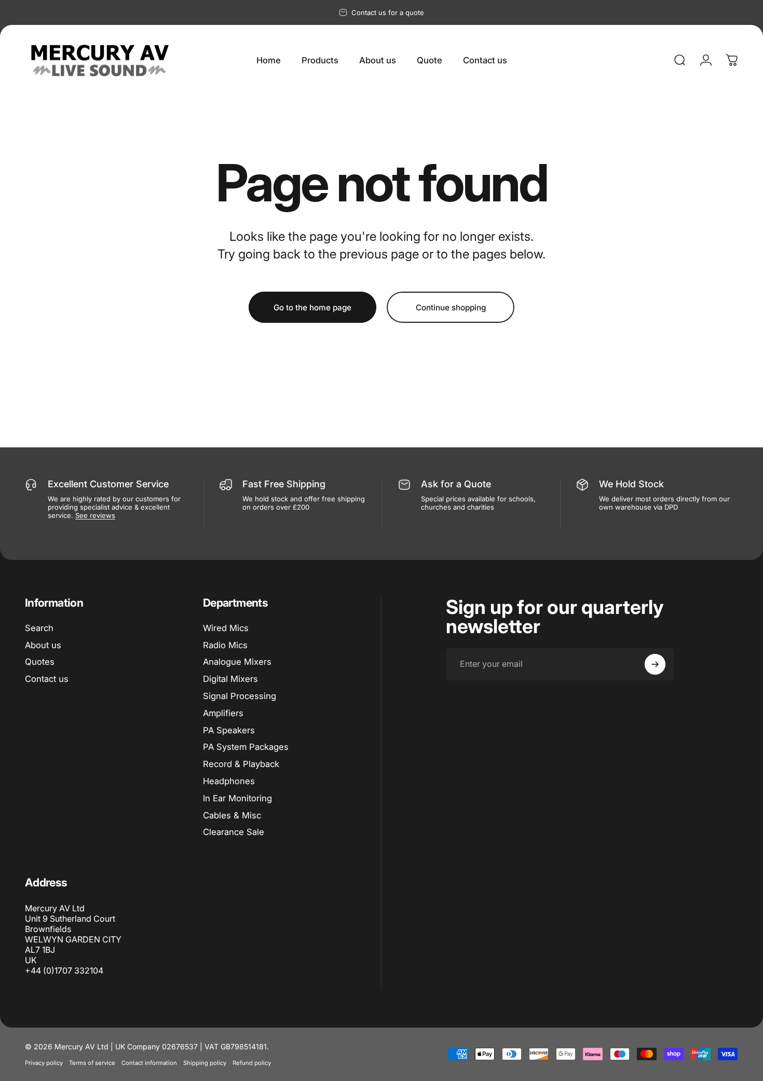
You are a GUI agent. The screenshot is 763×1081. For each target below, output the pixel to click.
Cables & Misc (232, 815)
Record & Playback (241, 764)
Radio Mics (225, 645)
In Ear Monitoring (237, 798)
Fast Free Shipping (283, 483)
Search (39, 628)
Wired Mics (226, 628)
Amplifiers (223, 713)
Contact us (47, 679)
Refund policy (252, 1062)
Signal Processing (239, 696)
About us (43, 645)
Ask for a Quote (456, 483)
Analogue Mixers (237, 662)
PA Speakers (229, 730)
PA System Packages (246, 747)
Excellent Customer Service (108, 483)
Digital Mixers (230, 679)
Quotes (40, 662)
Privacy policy (44, 1062)
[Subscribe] (655, 664)
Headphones (229, 781)
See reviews (95, 515)
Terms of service (92, 1062)
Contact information (149, 1062)
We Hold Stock (631, 483)
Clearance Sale (233, 832)
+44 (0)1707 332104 (64, 970)
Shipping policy (204, 1062)
